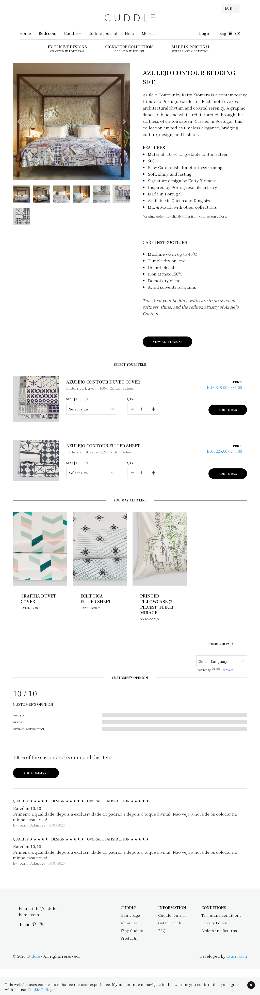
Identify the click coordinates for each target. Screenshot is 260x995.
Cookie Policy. (40, 989)
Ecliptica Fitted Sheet (95, 598)
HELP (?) (82, 399)
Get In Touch (169, 922)
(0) (229, 33)
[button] (19, 121)
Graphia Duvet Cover (38, 598)
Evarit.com (236, 956)
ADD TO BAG (228, 410)
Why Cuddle (132, 930)
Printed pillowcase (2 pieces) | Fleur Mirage (156, 604)
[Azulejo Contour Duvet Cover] (36, 399)
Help (129, 33)
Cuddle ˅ (72, 33)
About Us (129, 922)
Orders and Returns (219, 930)
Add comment (36, 773)
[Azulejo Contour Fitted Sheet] (36, 460)
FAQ (162, 930)
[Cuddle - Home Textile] (130, 20)
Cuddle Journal (102, 33)
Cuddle (33, 956)
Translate (227, 670)
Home (25, 33)
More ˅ (148, 33)
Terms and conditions (221, 915)
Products (129, 938)
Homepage (130, 915)
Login (205, 33)
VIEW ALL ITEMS (165, 342)
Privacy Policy (214, 922)
